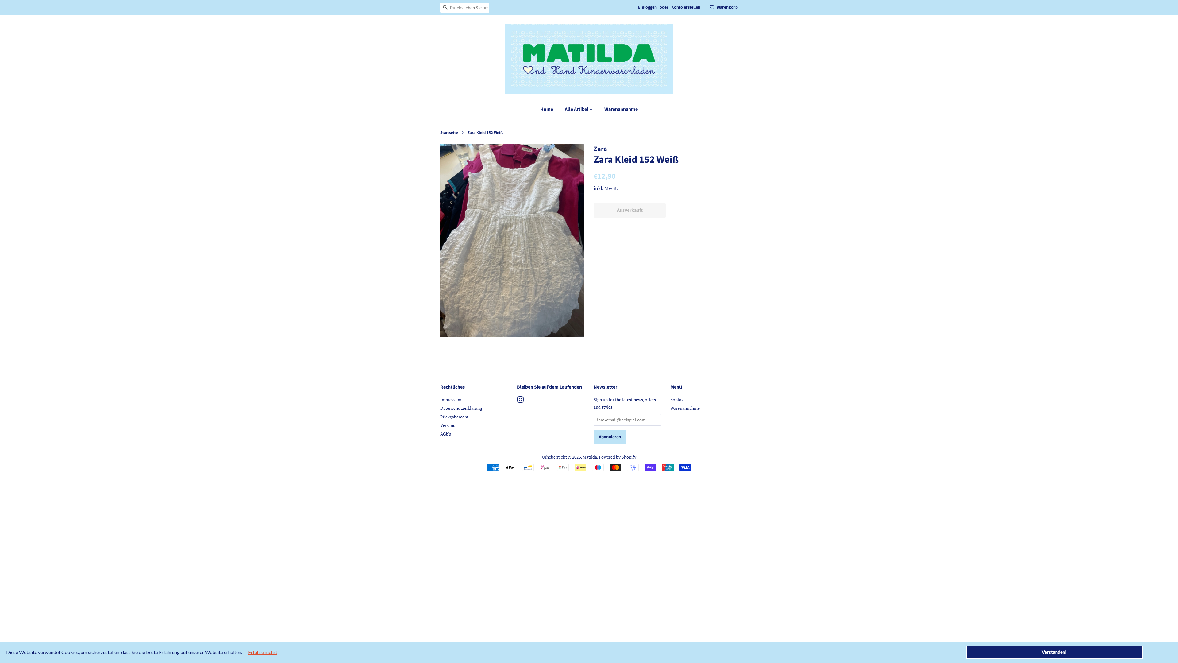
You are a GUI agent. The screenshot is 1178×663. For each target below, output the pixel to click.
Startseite (449, 132)
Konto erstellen (685, 7)
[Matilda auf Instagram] (520, 401)
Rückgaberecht (454, 417)
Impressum (450, 399)
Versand (448, 425)
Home (546, 109)
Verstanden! (1054, 652)
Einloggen (647, 7)
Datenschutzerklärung (461, 408)
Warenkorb (727, 7)
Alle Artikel (577, 109)
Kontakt (677, 399)
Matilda (590, 457)
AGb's (445, 434)
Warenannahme (621, 109)
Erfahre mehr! (262, 652)
